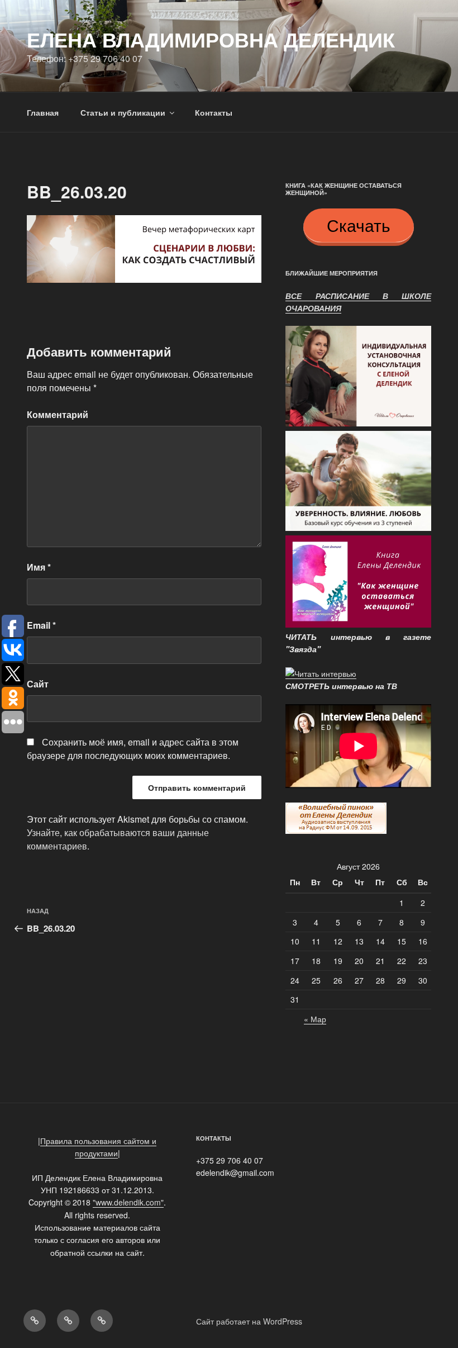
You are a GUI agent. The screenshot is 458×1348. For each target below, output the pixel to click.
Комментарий (57, 414)
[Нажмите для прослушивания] (336, 830)
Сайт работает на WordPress (249, 1321)
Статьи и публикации (122, 112)
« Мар (315, 1018)
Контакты (213, 112)
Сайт (38, 683)
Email (41, 625)
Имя (39, 567)
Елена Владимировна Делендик (211, 39)
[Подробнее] (358, 424)
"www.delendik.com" (128, 1202)
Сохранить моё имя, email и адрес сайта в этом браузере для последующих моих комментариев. (132, 748)
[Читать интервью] (320, 673)
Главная (43, 112)
